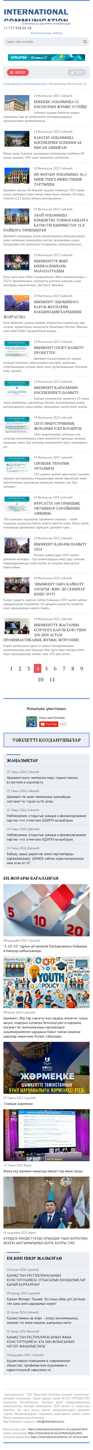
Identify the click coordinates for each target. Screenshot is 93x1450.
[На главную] (37, 12)
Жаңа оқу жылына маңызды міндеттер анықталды (43, 1171)
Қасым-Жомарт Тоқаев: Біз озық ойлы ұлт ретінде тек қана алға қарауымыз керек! (46, 1301)
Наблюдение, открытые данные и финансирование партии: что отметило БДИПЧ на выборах (46, 817)
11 (52, 679)
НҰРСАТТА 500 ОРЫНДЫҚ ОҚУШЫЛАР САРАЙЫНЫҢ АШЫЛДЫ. (57, 508)
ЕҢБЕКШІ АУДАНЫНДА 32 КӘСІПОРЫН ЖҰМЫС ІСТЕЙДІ (60, 104)
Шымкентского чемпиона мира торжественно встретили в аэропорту (42, 779)
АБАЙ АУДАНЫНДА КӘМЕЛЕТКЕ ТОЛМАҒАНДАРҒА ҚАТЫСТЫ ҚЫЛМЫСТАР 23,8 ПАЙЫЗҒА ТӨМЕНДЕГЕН (45, 223)
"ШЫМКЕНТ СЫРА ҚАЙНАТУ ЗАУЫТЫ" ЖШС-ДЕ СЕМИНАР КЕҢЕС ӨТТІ (59, 588)
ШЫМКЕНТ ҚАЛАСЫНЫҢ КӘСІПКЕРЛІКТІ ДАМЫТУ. (57, 390)
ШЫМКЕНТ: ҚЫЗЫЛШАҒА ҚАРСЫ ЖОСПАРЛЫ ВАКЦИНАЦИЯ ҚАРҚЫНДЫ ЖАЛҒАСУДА (42, 309)
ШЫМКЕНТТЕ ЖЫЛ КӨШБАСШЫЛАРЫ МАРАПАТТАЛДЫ (50, 265)
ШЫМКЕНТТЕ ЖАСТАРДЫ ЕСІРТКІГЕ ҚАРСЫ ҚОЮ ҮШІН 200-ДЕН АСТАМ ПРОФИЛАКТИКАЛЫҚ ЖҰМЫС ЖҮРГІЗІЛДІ (44, 632)
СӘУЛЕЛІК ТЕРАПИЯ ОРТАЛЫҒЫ (51, 466)
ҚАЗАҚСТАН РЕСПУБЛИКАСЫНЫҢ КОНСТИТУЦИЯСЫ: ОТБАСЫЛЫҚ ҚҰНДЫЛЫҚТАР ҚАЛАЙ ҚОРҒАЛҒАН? (46, 1280)
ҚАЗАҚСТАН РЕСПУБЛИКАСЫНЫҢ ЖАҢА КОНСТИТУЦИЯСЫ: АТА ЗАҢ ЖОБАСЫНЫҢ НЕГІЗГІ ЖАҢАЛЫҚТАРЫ (40, 1341)
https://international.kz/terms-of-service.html (59, 1437)
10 (40, 679)
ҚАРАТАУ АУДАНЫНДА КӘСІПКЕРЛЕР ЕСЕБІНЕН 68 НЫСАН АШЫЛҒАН (57, 142)
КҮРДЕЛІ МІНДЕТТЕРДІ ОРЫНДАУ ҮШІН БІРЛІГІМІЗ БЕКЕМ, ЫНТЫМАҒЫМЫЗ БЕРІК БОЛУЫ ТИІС (45, 1240)
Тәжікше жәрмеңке (18, 1103)
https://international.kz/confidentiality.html (55, 1433)
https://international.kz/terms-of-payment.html (58, 1429)
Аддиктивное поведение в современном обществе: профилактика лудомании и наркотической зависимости (38, 1365)
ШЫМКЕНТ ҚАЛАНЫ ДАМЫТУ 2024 (60, 547)
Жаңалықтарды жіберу (47, 33)
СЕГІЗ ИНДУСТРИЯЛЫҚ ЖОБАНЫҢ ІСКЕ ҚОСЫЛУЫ (57, 426)
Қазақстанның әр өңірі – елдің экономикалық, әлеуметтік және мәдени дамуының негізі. (42, 1320)
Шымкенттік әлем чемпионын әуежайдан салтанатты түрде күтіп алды (39, 798)
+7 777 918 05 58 (17, 27)
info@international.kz (50, 1421)
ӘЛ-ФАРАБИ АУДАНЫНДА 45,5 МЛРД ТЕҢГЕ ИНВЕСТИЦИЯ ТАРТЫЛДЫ (60, 179)
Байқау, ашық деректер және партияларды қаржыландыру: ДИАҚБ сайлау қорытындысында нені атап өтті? (45, 858)
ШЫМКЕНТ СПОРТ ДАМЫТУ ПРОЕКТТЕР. (59, 350)
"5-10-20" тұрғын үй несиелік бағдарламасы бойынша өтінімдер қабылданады (45, 948)
